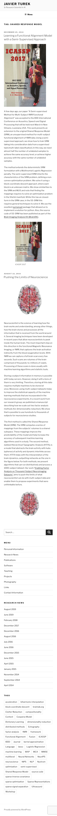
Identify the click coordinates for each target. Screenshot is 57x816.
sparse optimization (14, 782)
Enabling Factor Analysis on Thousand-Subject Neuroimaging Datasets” (26, 471)
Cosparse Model (24, 717)
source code (37, 772)
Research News (11, 554)
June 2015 (9, 658)
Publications (10, 560)
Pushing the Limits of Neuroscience (26, 277)
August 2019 (10, 609)
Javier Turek (17, 4)
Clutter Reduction (13, 712)
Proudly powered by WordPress (17, 809)
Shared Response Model (16, 772)
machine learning (13, 752)
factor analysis (12, 732)
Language (10, 747)
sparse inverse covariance (17, 776)
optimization (11, 766)
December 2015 (11, 653)
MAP (27, 752)
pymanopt (18, 207)
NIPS (24, 762)
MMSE (44, 752)
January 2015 (10, 669)
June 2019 (9, 615)
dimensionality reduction (39, 722)
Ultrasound (37, 786)
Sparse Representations (38, 782)
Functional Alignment (15, 737)
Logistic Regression (36, 747)
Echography (33, 727)
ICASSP (42, 737)
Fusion (32, 737)
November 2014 (11, 674)
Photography (10, 582)
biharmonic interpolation (32, 702)
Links (6, 587)
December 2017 (11, 625)
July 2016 (8, 642)
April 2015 (9, 663)
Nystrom (41, 762)
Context (9, 717)
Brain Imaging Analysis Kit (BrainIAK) (21, 217)
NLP (32, 762)
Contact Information (13, 592)
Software (8, 565)
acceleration (11, 702)
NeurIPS (41, 757)
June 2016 (9, 647)
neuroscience (11, 762)
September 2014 (12, 680)
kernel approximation (34, 742)
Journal (17, 742)
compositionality (33, 712)
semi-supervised (29, 766)
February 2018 (10, 620)
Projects (8, 576)
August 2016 (10, 636)
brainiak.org (38, 707)
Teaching (8, 571)
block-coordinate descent (17, 707)
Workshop (10, 791)
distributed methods (15, 727)
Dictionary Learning (14, 722)
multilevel (10, 757)
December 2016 (11, 631)
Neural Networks (26, 757)
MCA (35, 752)
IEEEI (7, 742)
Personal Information (14, 549)
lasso (20, 747)
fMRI (25, 732)
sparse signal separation (16, 786)
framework (35, 732)
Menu (29, 14)
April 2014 (9, 685)
